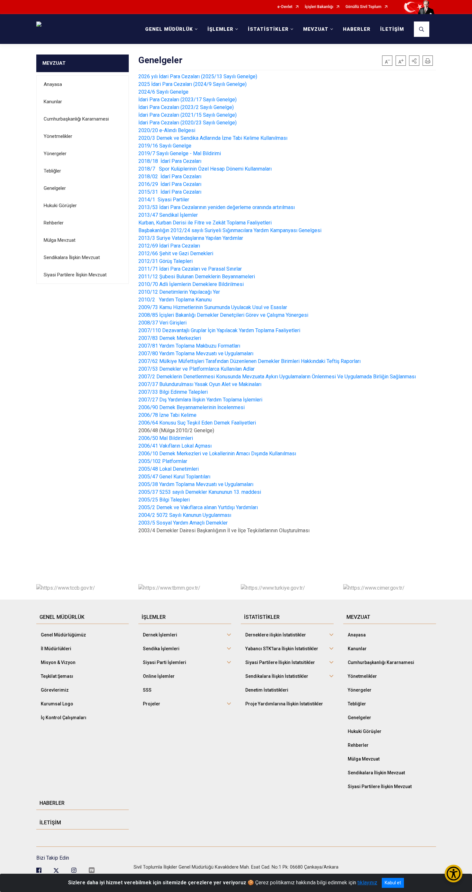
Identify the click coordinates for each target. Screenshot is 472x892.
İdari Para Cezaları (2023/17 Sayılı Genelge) (187, 100)
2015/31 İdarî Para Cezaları (170, 192)
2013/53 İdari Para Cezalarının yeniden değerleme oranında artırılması (216, 207)
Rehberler (54, 223)
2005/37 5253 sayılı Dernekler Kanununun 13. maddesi (199, 492)
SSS (147, 690)
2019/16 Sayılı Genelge (164, 146)
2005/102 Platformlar (162, 461)
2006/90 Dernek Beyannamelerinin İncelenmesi (191, 407)
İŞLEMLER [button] (220, 29)
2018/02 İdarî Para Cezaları (170, 176)
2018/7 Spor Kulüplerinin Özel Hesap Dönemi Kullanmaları (205, 169)
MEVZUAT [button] (315, 29)
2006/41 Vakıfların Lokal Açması (175, 446)
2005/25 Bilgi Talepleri (164, 500)
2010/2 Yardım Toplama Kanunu (175, 300)
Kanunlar (53, 102)
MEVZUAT (54, 63)
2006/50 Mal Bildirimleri (165, 438)
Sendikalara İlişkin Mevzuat (72, 257)
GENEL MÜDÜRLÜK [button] (169, 29)
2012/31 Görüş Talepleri (165, 261)
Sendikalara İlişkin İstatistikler (276, 676)
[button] (414, 60)
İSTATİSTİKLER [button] (268, 29)
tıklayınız (367, 882)
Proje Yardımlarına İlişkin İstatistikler (284, 703)
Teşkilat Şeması (57, 676)
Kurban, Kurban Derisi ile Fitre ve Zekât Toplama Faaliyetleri (205, 223)
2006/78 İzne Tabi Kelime (167, 415)
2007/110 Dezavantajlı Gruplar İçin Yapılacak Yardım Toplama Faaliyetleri (219, 330)
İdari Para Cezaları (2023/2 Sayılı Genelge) (186, 107)
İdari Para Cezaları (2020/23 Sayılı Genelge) (187, 123)
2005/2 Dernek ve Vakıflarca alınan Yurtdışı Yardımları (198, 507)
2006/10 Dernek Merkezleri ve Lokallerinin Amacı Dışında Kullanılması (217, 453)
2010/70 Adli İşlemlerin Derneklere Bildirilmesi (191, 284)
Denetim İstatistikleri (266, 690)
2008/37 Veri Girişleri (162, 323)
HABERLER (357, 29)
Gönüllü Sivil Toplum (363, 7)
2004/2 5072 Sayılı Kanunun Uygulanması (184, 515)
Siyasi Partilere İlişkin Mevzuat (75, 275)
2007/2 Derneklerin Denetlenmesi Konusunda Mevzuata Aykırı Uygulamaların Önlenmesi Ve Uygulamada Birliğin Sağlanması (277, 377)
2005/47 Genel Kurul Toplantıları (174, 477)
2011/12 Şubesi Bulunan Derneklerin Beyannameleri (196, 276)
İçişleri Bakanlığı (319, 7)
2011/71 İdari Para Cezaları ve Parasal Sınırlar (190, 269)
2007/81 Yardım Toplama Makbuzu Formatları (189, 346)
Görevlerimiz (55, 690)
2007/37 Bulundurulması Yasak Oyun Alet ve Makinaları (199, 384)
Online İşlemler (159, 676)
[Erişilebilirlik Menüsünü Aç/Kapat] (453, 873)
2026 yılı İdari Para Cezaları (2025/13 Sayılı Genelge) (197, 76)
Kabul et (393, 882)
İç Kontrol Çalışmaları (63, 717)
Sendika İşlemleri (161, 648)
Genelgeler (55, 188)
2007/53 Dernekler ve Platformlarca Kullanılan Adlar (196, 369)
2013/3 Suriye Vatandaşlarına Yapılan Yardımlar (190, 238)
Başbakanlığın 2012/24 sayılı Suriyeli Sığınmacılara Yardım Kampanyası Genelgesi (229, 230)
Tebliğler (52, 171)
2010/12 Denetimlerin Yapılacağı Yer (179, 292)
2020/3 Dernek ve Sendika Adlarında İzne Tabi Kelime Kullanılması (212, 138)
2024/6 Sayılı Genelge (163, 92)
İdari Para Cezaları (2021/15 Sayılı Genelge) (187, 115)
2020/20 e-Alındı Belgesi (166, 130)
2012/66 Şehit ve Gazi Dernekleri (175, 253)
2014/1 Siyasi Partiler (164, 200)
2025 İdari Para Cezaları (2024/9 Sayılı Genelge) (192, 84)
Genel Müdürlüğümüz (63, 634)
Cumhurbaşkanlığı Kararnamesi (76, 119)
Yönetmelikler (58, 136)
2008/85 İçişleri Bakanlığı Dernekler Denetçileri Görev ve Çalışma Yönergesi (223, 315)
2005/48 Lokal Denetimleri (168, 469)
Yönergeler (55, 153)
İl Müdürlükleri (56, 648)
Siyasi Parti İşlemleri (164, 662)
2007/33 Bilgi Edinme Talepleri (173, 392)
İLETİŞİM (392, 29)
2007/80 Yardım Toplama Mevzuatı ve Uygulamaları (195, 353)
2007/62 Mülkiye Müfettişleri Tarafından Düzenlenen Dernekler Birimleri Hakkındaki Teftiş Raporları (249, 361)
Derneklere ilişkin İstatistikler (275, 634)
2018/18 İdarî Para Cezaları (170, 161)
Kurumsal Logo (57, 703)
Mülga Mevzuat (59, 240)
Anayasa (53, 84)
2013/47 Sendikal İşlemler (168, 215)
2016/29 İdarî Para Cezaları (170, 184)
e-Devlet (285, 7)
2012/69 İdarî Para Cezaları (169, 246)
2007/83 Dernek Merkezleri (169, 338)
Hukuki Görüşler (60, 205)
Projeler (151, 703)
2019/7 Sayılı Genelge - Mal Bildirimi (179, 153)
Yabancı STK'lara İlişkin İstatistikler (281, 648)
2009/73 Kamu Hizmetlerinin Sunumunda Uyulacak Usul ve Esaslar (212, 307)
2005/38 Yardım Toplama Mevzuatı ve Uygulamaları (195, 484)
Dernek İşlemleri (160, 634)
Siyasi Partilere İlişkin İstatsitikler (280, 662)
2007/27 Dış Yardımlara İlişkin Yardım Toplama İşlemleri (200, 400)
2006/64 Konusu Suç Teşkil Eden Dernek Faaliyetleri (197, 423)
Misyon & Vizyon (58, 662)
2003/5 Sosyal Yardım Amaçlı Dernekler (183, 523)
